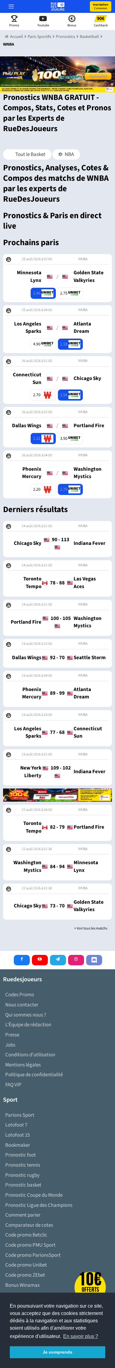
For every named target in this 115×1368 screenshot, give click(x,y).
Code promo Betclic (26, 1235)
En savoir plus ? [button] (80, 1336)
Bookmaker (17, 1145)
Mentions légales (23, 1065)
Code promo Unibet (26, 1265)
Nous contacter (21, 1005)
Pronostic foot (20, 1155)
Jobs (10, 1045)
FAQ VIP (13, 1085)
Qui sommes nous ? (25, 1015)
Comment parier (22, 1215)
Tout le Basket (29, 154)
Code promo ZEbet (25, 1275)
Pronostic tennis (22, 1165)
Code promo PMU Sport (30, 1245)
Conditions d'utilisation (30, 1054)
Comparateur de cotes (29, 1225)
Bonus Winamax (22, 1285)
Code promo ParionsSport (33, 1255)
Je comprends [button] (57, 1352)
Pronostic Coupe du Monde (34, 1195)
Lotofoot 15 (17, 1135)
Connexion (100, 6)
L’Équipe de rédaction (28, 1024)
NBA (69, 154)
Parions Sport (19, 1115)
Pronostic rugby (22, 1175)
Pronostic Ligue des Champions (38, 1205)
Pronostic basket (23, 1185)
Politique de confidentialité (34, 1074)
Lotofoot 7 (16, 1125)
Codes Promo (19, 994)
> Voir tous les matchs (90, 928)
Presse (12, 1035)
